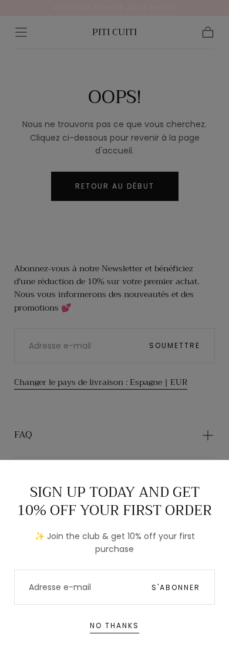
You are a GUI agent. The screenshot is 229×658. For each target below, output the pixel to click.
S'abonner (175, 587)
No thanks (114, 625)
